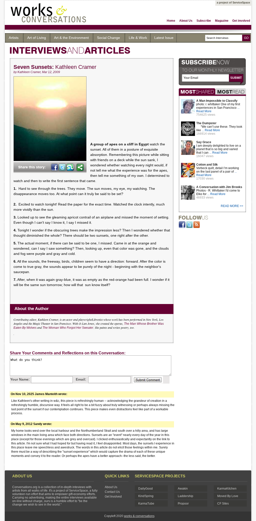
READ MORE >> (232, 206)
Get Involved (113, 496)
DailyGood (145, 488)
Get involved (241, 20)
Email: (81, 379)
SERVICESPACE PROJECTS (160, 476)
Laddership (185, 496)
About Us (185, 20)
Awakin (183, 488)
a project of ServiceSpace (233, 2)
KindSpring (146, 496)
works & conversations (139, 516)
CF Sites (223, 503)
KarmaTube (146, 503)
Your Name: (20, 379)
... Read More (211, 130)
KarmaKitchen (226, 488)
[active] (197, 91)
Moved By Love (227, 496)
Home (171, 20)
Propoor (183, 503)
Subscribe (203, 20)
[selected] (230, 91)
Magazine (221, 20)
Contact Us (112, 492)
